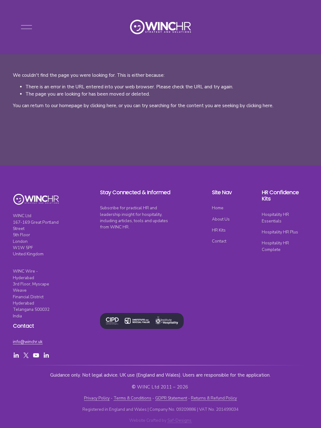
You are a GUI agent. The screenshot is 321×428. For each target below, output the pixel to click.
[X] (26, 355)
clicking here (103, 105)
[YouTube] (36, 355)
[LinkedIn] (16, 355)
